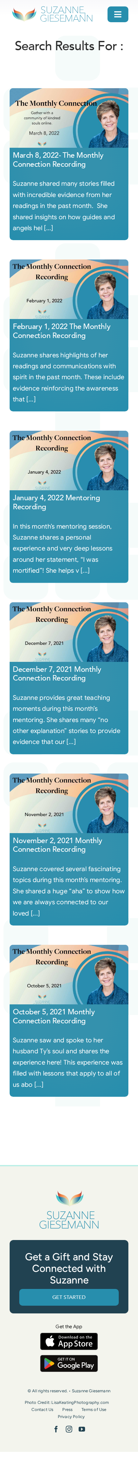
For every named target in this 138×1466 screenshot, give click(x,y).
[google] (69, 1358)
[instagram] (69, 1429)
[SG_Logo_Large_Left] (52, 8)
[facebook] (56, 1429)
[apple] (69, 1336)
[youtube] (82, 1429)
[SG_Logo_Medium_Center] (69, 1191)
